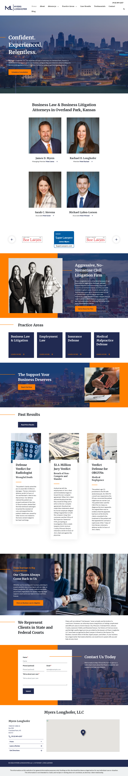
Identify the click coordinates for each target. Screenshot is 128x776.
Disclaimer (47, 763)
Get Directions (15, 750)
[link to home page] (16, 7)
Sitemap (37, 763)
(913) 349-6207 (117, 3)
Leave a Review (15, 746)
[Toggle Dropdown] (58, 6)
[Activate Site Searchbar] (124, 9)
